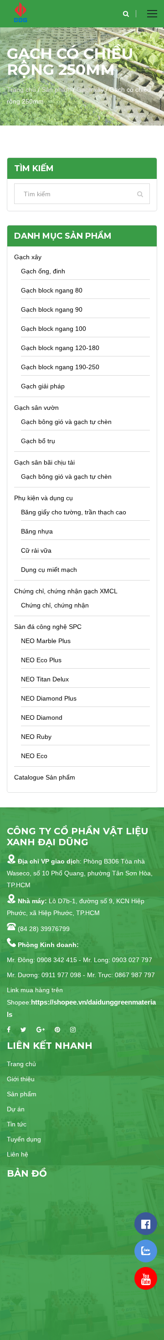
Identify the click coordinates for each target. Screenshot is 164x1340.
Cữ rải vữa (36, 550)
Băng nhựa (37, 531)
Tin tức (16, 1124)
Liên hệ (17, 1154)
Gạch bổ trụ (38, 441)
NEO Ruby (36, 736)
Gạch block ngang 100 (53, 328)
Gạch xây (90, 89)
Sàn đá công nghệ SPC (48, 626)
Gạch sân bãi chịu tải (44, 462)
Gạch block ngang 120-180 (60, 347)
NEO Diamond (41, 717)
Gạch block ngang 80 (51, 290)
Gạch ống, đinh (43, 271)
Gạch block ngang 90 (51, 309)
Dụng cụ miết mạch (49, 569)
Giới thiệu (21, 1079)
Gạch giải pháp (43, 386)
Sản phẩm (56, 89)
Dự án (16, 1109)
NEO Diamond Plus (49, 698)
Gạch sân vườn (36, 407)
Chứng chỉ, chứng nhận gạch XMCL (66, 591)
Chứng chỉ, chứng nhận (55, 605)
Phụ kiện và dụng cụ (43, 498)
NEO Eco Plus (41, 660)
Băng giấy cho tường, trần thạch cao (73, 512)
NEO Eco (34, 755)
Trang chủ (21, 89)
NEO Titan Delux (45, 679)
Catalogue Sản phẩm (44, 777)
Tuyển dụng (24, 1139)
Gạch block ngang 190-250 (60, 367)
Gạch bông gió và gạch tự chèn (66, 421)
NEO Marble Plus (46, 640)
